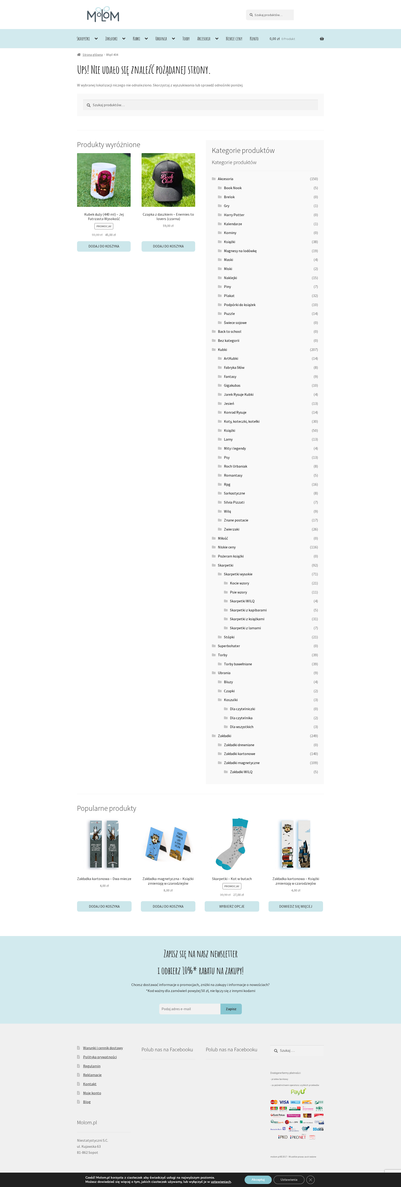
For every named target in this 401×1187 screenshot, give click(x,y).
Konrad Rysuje (235, 412)
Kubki (136, 39)
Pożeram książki (231, 556)
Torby (186, 39)
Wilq (227, 511)
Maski (228, 259)
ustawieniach (221, 1182)
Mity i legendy (235, 448)
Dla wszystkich (241, 726)
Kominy (230, 232)
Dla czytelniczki (242, 708)
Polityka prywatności (100, 1057)
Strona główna (93, 55)
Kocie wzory (239, 583)
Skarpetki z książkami (247, 619)
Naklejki (230, 277)
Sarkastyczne (234, 493)
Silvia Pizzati (234, 502)
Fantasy (230, 376)
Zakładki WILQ (241, 771)
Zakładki (111, 39)
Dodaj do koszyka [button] (103, 246)
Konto (254, 39)
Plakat (229, 295)
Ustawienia (289, 1179)
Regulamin (91, 1066)
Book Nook (233, 187)
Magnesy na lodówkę (240, 250)
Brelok (229, 197)
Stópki (229, 637)
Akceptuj (258, 1179)
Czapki (229, 691)
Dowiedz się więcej (295, 906)
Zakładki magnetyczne (242, 762)
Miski (228, 268)
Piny (227, 286)
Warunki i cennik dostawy (103, 1047)
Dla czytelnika (241, 717)
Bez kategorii (228, 340)
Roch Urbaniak (235, 466)
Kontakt (90, 1083)
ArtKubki (231, 358)
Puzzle (229, 313)
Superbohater (229, 645)
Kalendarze (233, 223)
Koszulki (231, 699)
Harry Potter (234, 214)
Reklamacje (92, 1074)
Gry (226, 205)
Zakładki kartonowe (239, 753)
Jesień (229, 403)
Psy (227, 457)
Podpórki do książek (239, 304)
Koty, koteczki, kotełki (241, 421)
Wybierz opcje (232, 906)
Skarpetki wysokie (238, 574)
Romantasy (233, 475)
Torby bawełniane (238, 664)
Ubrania (161, 39)
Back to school (229, 331)
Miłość (223, 538)
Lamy (228, 439)
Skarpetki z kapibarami (248, 610)
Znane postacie (236, 520)
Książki (229, 241)
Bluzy (228, 681)
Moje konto (92, 1093)
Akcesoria (203, 39)
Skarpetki (83, 39)
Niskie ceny (234, 39)
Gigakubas (232, 385)
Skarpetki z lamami (245, 628)
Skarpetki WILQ (242, 601)
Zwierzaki (231, 529)
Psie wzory (238, 592)
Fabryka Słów (234, 367)
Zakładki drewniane (239, 744)
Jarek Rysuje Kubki (238, 394)
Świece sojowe (235, 322)
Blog (87, 1101)
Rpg (227, 484)
